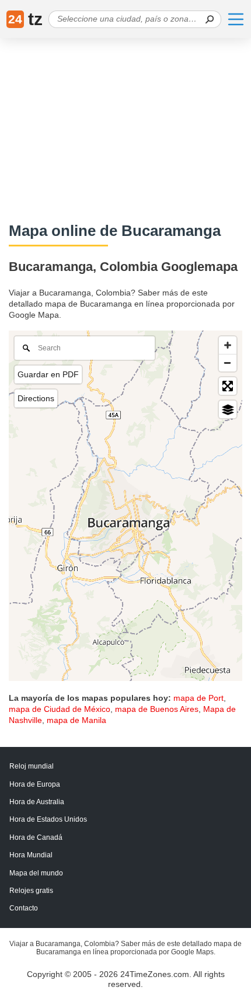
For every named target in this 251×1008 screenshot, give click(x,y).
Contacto (23, 908)
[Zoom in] (227, 345)
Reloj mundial (31, 766)
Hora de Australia (36, 802)
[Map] (125, 506)
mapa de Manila (76, 720)
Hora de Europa (34, 784)
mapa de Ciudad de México (59, 709)
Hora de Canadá (35, 837)
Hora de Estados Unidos (48, 819)
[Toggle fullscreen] (227, 386)
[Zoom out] (227, 362)
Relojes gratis (31, 891)
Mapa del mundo (36, 873)
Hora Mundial (31, 855)
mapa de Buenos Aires (156, 709)
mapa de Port (198, 698)
